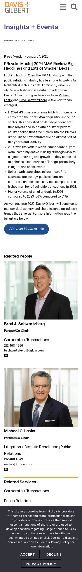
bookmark (8, 40)
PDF (24, 40)
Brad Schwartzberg (33, 100)
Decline (54, 554)
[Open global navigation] (63, 7)
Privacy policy (41, 564)
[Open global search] (74, 7)
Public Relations (18, 501)
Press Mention (14, 56)
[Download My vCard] (6, 355)
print (18, 40)
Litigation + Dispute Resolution (31, 447)
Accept (27, 554)
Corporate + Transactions (26, 340)
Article (26, 229)
